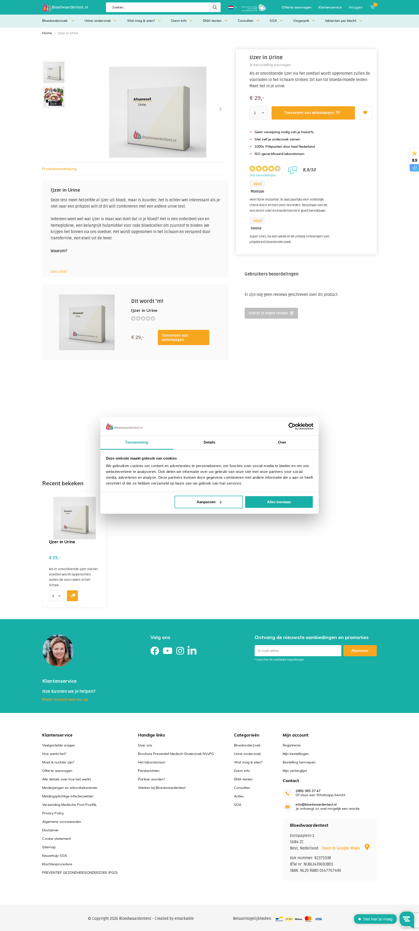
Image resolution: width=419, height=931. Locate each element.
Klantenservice (330, 7)
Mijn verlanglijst (295, 771)
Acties (239, 796)
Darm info (179, 20)
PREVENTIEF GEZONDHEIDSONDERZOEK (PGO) (80, 872)
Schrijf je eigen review (268, 313)
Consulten (245, 20)
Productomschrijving (59, 169)
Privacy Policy (53, 813)
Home (47, 33)
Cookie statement (56, 838)
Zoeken (215, 7)
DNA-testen (212, 20)
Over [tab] (282, 442)
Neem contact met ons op (65, 699)
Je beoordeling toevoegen (270, 65)
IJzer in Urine (62, 541)
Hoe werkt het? (54, 754)
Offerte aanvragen (296, 7)
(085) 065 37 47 (308, 791)
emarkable (184, 918)
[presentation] (220, 109)
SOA (273, 20)
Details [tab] (210, 442)
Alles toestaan (279, 502)
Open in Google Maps (341, 848)
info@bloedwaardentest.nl (316, 804)
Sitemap (49, 847)
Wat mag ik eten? (141, 20)
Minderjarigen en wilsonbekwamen (69, 787)
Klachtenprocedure (57, 864)
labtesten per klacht (340, 20)
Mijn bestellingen (296, 754)
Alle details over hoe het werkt (66, 779)
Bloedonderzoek (55, 20)
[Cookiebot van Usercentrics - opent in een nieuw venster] (292, 426)
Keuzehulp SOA (54, 855)
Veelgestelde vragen (58, 745)
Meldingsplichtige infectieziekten (67, 796)
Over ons (145, 745)
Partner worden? (151, 779)
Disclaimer (50, 830)
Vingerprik (301, 20)
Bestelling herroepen (299, 762)
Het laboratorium (151, 762)
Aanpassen (206, 502)
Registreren (292, 745)
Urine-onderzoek (98, 20)
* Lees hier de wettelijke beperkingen (279, 660)
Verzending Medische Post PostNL (69, 804)
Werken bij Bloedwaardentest (161, 787)
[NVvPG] (254, 7)
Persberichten (149, 771)
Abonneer (360, 650)
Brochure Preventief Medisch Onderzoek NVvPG (176, 754)
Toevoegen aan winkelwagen (175, 337)
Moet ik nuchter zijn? (58, 762)
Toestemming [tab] (136, 442)
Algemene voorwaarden (61, 821)
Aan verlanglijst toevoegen (365, 113)
